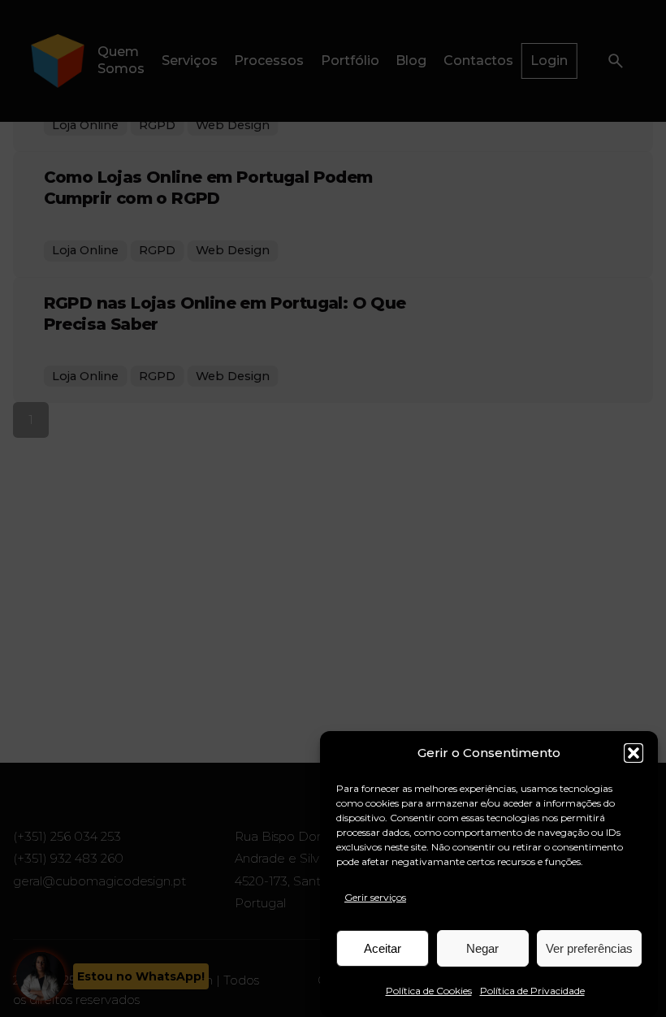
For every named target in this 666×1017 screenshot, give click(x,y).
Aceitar (382, 948)
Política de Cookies (429, 991)
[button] (633, 753)
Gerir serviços (375, 897)
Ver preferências (589, 948)
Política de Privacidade (532, 991)
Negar (482, 948)
